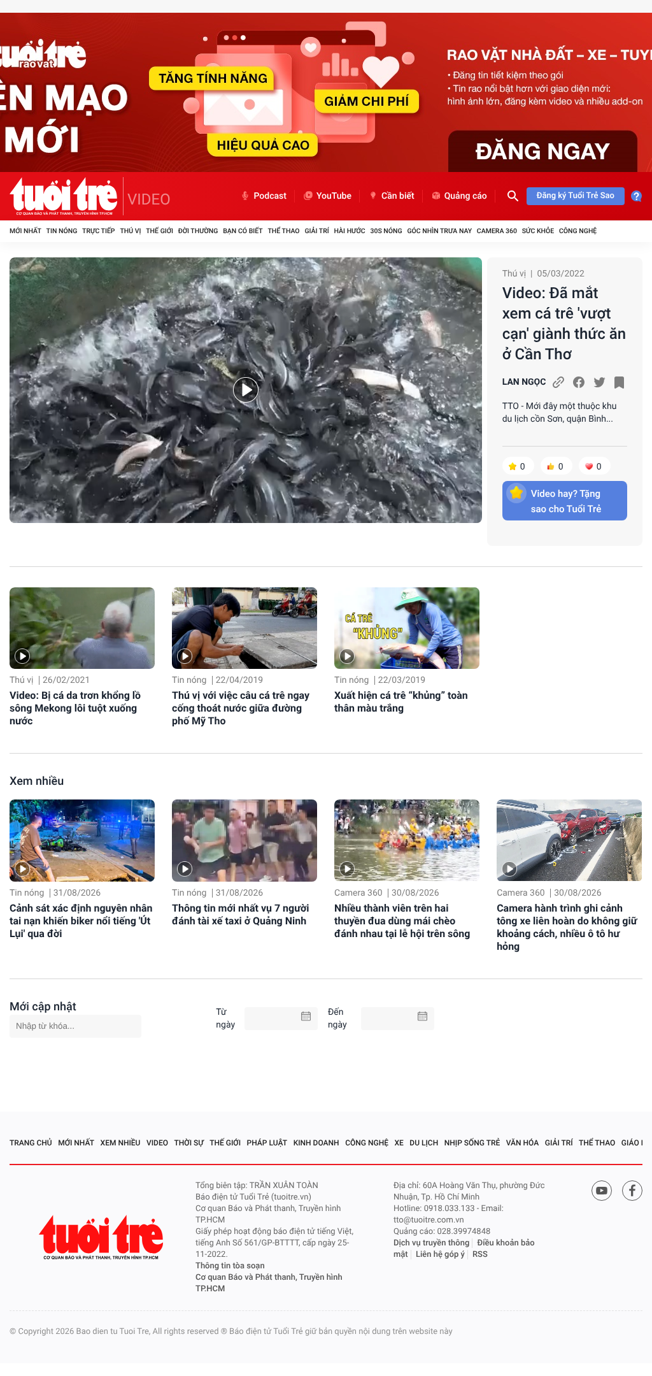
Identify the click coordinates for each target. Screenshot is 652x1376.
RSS (480, 1254)
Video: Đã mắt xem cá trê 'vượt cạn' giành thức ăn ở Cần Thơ (564, 323)
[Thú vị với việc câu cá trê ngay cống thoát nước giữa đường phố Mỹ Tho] (244, 628)
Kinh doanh (316, 1142)
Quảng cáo (465, 196)
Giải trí (316, 231)
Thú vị (130, 231)
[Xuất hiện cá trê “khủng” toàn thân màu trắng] (406, 628)
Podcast (270, 196)
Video (157, 1142)
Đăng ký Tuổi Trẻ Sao (575, 196)
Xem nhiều (37, 781)
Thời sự (189, 1142)
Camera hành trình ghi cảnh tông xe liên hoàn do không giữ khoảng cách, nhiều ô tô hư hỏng (567, 927)
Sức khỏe (538, 231)
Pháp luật (267, 1142)
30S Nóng (386, 231)
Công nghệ (578, 231)
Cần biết (398, 196)
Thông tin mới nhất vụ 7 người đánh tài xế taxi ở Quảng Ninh (240, 914)
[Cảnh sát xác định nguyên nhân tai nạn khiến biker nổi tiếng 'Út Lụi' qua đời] (82, 840)
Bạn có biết (242, 231)
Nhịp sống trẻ (472, 1142)
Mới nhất (25, 231)
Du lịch (423, 1142)
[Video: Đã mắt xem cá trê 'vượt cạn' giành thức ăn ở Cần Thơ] (246, 390)
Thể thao (283, 231)
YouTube (333, 196)
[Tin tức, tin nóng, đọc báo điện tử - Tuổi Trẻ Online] (67, 196)
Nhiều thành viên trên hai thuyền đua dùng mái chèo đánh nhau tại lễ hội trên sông (402, 921)
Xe (398, 1142)
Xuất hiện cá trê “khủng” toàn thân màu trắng (401, 701)
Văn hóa (522, 1142)
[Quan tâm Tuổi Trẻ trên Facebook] (632, 1190)
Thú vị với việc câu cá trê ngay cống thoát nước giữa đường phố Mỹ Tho (240, 708)
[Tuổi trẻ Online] (102, 1237)
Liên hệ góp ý (440, 1254)
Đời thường (198, 231)
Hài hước (349, 231)
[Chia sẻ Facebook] (578, 382)
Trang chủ (31, 1142)
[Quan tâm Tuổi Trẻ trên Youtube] (602, 1190)
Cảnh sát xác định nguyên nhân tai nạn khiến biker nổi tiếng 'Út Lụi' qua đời (81, 921)
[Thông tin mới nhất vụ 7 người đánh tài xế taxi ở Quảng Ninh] (244, 840)
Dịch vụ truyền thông (431, 1243)
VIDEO (149, 199)
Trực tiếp (98, 231)
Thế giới (159, 231)
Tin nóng (62, 231)
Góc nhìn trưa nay (439, 231)
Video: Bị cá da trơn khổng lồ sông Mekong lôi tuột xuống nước (75, 708)
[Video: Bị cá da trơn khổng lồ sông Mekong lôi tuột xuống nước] (82, 628)
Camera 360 (497, 231)
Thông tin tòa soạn (230, 1266)
